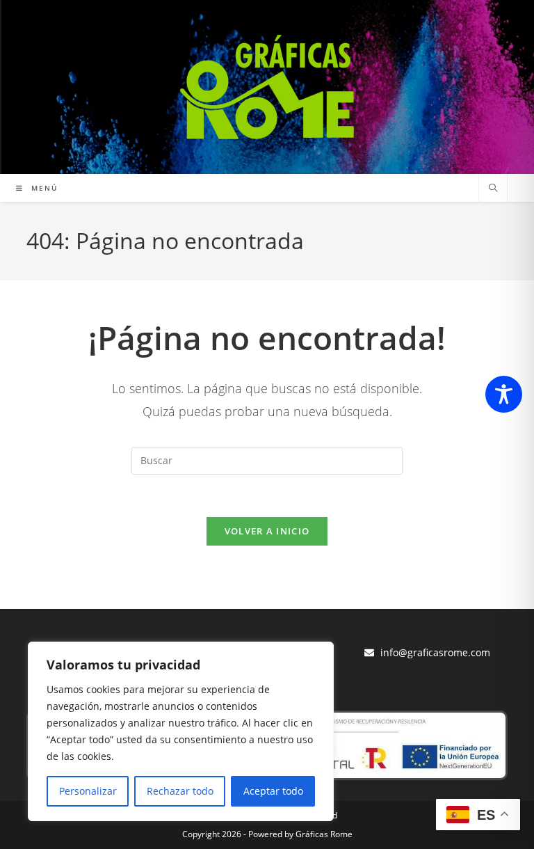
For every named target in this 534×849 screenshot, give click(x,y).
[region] (181, 731)
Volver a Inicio (267, 531)
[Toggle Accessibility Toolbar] (504, 394)
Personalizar (88, 791)
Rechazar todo (180, 791)
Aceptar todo (273, 791)
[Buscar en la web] (493, 188)
